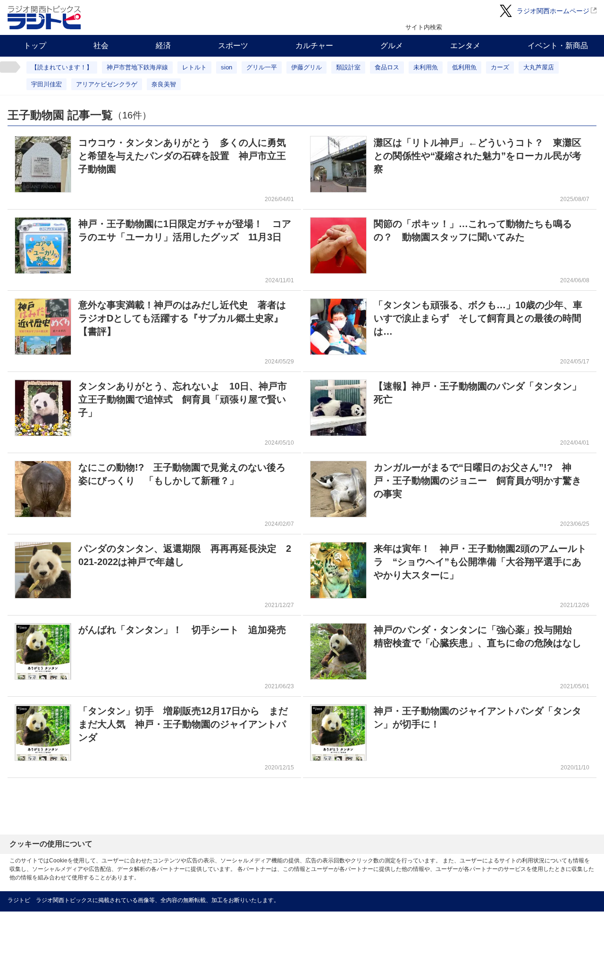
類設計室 (348, 67)
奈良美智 (163, 84)
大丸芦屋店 (538, 67)
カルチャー (314, 46)
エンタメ (465, 46)
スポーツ (233, 46)
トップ (35, 46)
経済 (163, 46)
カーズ (500, 67)
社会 (101, 46)
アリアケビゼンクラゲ (106, 84)
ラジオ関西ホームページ (553, 11)
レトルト (194, 67)
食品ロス (387, 67)
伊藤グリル (306, 67)
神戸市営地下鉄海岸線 (137, 67)
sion (226, 67)
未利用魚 (425, 67)
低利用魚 (464, 67)
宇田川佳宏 (46, 84)
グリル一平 (261, 67)
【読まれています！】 (61, 67)
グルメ (391, 46)
